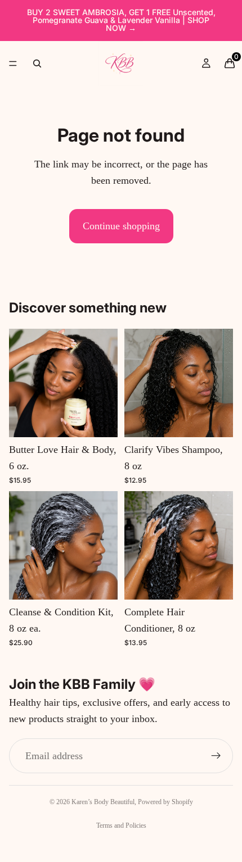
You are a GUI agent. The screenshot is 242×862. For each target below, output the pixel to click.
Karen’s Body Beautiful (103, 802)
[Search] (37, 63)
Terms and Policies (121, 825)
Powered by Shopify (165, 802)
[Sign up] (216, 756)
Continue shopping (121, 226)
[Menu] (13, 63)
